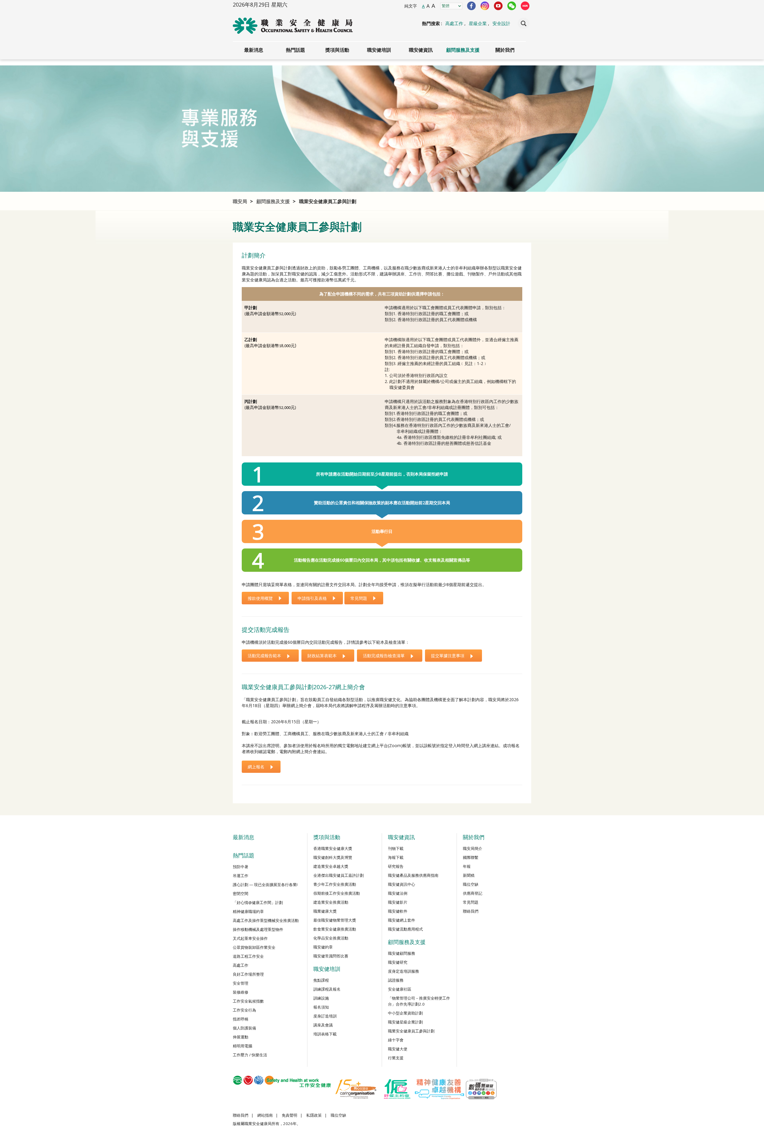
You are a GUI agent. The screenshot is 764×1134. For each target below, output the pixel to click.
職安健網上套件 (401, 920)
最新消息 (253, 50)
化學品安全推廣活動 (330, 938)
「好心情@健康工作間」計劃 (258, 902)
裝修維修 (240, 992)
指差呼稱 (240, 1019)
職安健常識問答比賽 (330, 956)
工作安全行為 (244, 1010)
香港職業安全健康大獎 (332, 848)
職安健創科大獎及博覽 (332, 857)
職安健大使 (397, 1049)
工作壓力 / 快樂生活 (250, 1055)
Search (523, 23)
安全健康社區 (399, 989)
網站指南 (265, 1115)
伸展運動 (240, 1037)
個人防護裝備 (244, 1028)
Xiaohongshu (525, 5)
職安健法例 (397, 893)
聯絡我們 (470, 911)
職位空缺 (470, 884)
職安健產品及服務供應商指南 (413, 875)
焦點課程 (321, 980)
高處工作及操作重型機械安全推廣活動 (266, 920)
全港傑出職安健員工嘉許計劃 (338, 875)
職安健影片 (397, 902)
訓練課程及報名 (327, 989)
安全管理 (240, 983)
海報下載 (395, 857)
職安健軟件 (397, 911)
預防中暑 (240, 866)
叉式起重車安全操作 (250, 938)
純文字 (410, 6)
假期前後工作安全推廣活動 (336, 893)
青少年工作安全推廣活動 (334, 884)
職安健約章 (323, 947)
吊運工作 (240, 875)
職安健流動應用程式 (405, 929)
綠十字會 (395, 1040)
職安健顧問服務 (401, 953)
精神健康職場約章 (248, 911)
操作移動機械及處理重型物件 (258, 929)
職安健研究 (397, 962)
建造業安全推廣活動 (330, 902)
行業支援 (395, 1058)
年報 (467, 866)
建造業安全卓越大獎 (330, 866)
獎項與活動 (337, 50)
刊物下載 (395, 848)
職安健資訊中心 (401, 884)
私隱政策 (314, 1115)
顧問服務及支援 (463, 50)
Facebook (471, 5)
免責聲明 (289, 1115)
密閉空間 (240, 893)
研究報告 (395, 866)
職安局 (240, 201)
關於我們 (505, 50)
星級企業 (478, 23)
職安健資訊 (421, 50)
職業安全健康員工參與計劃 (327, 201)
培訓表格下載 (325, 1034)
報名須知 (321, 1007)
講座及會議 (323, 1025)
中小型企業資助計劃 (405, 1013)
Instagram (484, 5)
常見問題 (470, 902)
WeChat (511, 5)
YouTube (498, 5)
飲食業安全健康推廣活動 (334, 929)
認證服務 (395, 980)
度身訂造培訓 (325, 1016)
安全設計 (501, 23)
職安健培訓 (379, 50)
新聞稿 (469, 875)
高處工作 (454, 23)
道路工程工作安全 (248, 956)
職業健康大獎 (325, 911)
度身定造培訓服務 (403, 971)
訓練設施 (321, 998)
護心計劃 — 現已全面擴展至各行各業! (265, 884)
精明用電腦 (242, 1046)
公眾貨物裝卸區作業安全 (254, 947)
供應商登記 (472, 893)
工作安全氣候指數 (248, 1001)
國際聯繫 (470, 857)
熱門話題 (295, 50)
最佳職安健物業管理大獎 (334, 920)
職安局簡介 (472, 848)
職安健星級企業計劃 (405, 1022)
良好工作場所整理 (248, 974)
